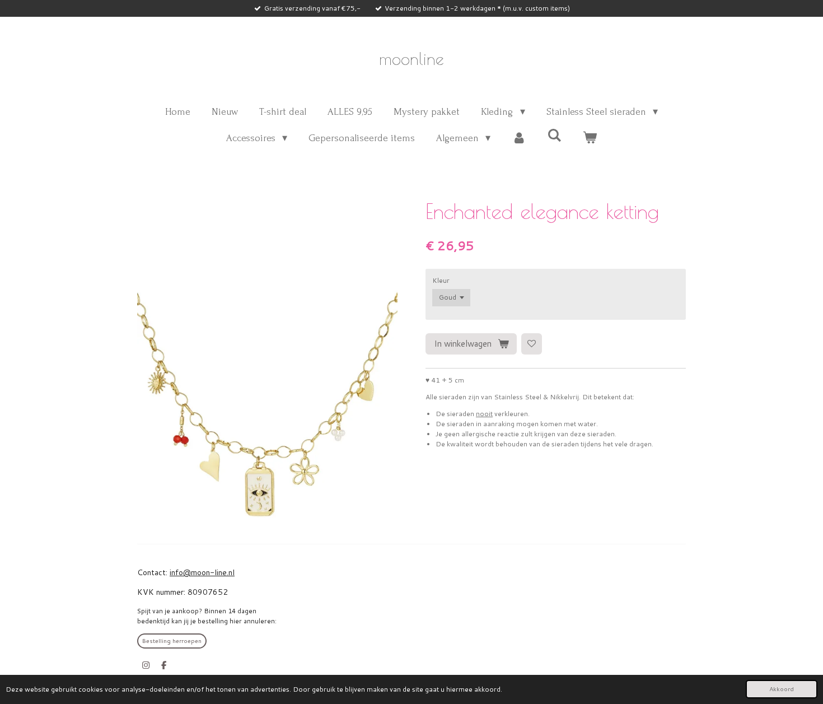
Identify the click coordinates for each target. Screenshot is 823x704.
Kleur (441, 280)
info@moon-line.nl (202, 572)
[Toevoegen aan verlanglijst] (532, 344)
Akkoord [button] (781, 688)
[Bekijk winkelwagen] (590, 138)
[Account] (519, 138)
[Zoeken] (554, 136)
